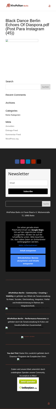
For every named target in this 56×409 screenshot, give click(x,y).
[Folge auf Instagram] (22, 161)
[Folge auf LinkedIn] (28, 161)
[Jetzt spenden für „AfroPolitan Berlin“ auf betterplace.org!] (28, 390)
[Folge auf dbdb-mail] (39, 161)
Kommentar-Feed (13, 134)
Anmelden (10, 126)
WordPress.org (12, 139)
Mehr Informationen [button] (28, 245)
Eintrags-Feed (12, 130)
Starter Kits (17, 353)
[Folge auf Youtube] (33, 161)
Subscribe (28, 191)
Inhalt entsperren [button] (28, 250)
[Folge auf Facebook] (17, 161)
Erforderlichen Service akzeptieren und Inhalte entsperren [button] (28, 261)
